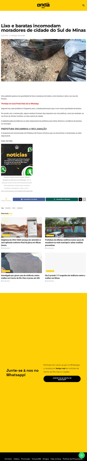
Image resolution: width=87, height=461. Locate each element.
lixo (14, 208)
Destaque (14, 35)
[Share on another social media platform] (84, 199)
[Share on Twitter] (80, 199)
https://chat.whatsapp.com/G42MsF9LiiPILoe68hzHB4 (17, 191)
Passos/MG (21, 35)
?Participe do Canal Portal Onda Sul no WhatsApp (20, 104)
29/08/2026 (6, 248)
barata (8, 208)
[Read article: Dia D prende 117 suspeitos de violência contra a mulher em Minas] (65, 263)
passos (20, 208)
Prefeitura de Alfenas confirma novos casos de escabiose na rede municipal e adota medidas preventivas (64, 242)
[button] (83, 5)
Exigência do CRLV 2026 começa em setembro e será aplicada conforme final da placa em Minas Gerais (21, 242)
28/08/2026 (50, 281)
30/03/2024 (4, 35)
